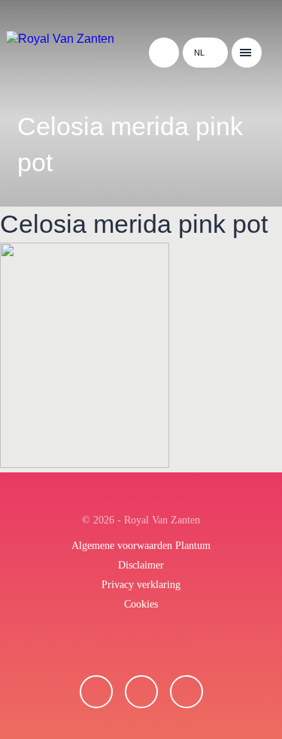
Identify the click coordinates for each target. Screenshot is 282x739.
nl (199, 52)
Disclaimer (141, 565)
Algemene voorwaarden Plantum (141, 545)
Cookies (141, 604)
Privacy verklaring (141, 584)
